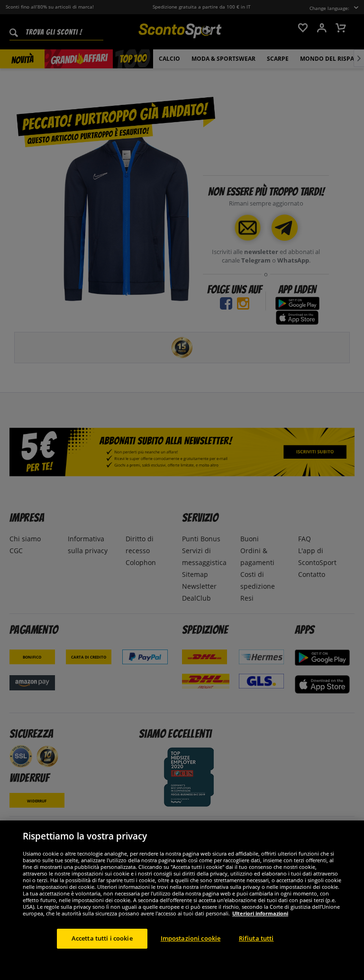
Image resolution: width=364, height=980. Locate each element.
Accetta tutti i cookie (102, 938)
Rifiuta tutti (256, 938)
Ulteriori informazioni (260, 913)
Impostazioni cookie (190, 938)
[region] (182, 900)
